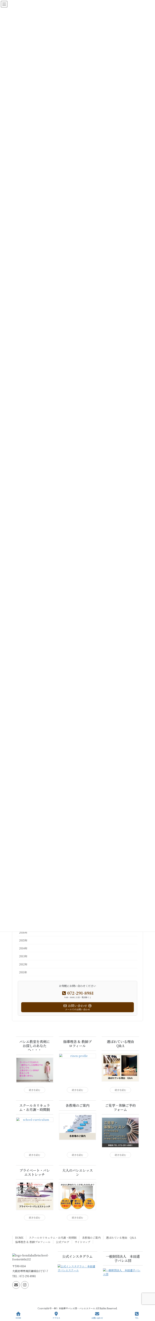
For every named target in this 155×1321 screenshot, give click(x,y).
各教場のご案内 (91, 1237)
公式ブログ (62, 1242)
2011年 (23, 972)
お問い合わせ (97, 1317)
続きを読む (34, 1090)
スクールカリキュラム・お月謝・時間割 (53, 1237)
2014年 (23, 948)
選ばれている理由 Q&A (121, 1237)
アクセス (56, 1317)
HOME (19, 1237)
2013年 (23, 956)
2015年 (23, 940)
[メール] (16, 1285)
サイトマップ (82, 1242)
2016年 (23, 932)
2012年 (23, 964)
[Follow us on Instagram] (25, 1285)
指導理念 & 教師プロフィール (32, 1242)
